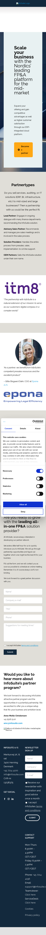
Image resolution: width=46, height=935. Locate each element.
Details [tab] (23, 428)
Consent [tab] (8, 428)
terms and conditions (29, 645)
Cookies (29, 908)
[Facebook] (5, 799)
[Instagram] (9, 799)
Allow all (23, 504)
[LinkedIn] (12, 799)
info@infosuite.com (14, 774)
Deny (23, 512)
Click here (30, 894)
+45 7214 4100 (11, 770)
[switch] (39, 479)
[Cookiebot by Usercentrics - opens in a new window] (32, 421)
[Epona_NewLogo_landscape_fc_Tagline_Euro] (23, 393)
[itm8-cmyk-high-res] (23, 283)
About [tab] (37, 428)
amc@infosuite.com (13, 723)
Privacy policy (32, 915)
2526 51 (10, 719)
